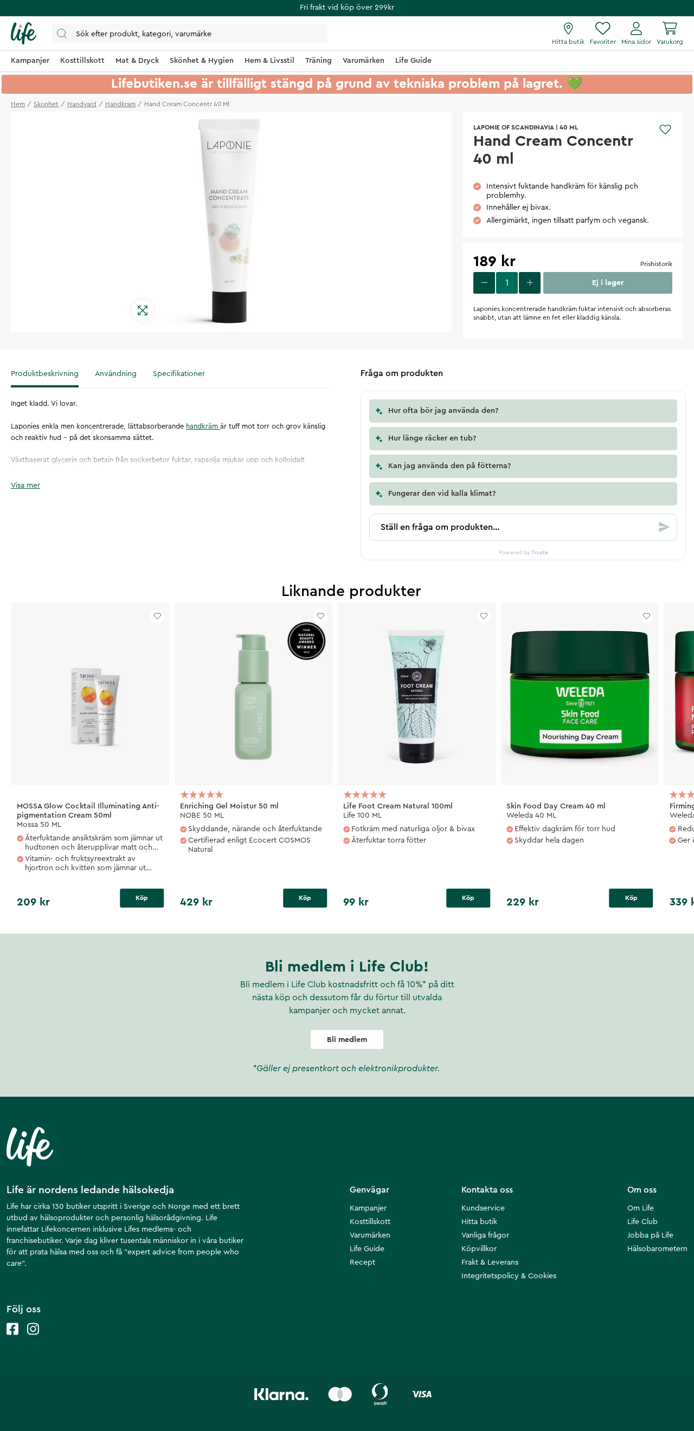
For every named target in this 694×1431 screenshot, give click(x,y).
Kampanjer (368, 1208)
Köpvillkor (479, 1249)
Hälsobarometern (657, 1249)
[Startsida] (23, 33)
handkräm (203, 426)
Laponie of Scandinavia (513, 127)
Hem (18, 104)
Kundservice (483, 1208)
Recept (362, 1262)
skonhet (46, 104)
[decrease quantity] (484, 283)
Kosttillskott (370, 1222)
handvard (82, 104)
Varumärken (370, 1235)
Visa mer (25, 485)
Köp (142, 898)
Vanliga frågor (485, 1235)
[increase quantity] (530, 283)
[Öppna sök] (190, 33)
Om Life (640, 1208)
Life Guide (367, 1249)
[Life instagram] (33, 1339)
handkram (120, 104)
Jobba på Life (650, 1235)
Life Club (642, 1222)
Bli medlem (347, 1040)
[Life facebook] (12, 1339)
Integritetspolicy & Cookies (508, 1276)
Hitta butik (479, 1222)
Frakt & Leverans (489, 1262)
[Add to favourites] (665, 129)
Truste (539, 552)
